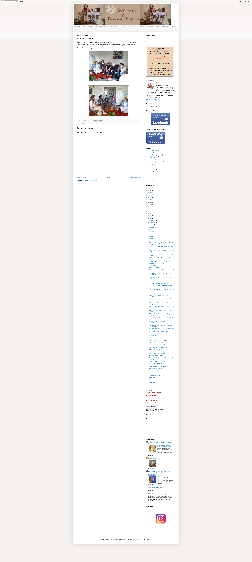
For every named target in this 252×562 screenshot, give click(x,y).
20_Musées (151, 165)
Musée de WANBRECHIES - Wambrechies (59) (162, 328)
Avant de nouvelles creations (164, 459)
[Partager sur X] (98, 121)
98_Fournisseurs (152, 175)
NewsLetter (165, 26)
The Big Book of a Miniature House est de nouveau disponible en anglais (164, 447)
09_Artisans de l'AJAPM (154, 159)
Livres (157, 26)
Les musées (152, 335)
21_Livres (150, 167)
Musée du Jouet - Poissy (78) (157, 333)
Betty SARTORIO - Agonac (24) (157, 355)
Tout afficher (172, 502)
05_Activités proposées (154, 155)
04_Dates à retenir (153, 153)
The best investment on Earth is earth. (157, 494)
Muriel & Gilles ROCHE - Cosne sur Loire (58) (161, 364)
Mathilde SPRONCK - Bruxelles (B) (158, 347)
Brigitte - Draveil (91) (154, 375)
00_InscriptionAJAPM (153, 151)
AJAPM (160, 83)
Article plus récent (82, 177)
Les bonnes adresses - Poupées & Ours (159, 342)
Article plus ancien (135, 177)
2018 (149, 206)
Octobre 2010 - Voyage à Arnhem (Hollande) (161, 261)
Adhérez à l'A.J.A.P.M (154, 377)
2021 (149, 199)
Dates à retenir (87, 26)
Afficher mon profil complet (153, 99)
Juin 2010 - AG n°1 (154, 281)
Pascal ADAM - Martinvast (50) (157, 353)
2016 (149, 211)
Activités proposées (101, 26)
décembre (152, 220)
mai (150, 234)
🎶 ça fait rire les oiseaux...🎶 (164, 475)
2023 (149, 195)
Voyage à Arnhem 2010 (155, 267)
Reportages (113, 26)
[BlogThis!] (96, 121)
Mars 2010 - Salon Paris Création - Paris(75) (161, 293)
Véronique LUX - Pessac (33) (157, 368)
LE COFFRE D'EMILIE (154, 458)
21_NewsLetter (152, 169)
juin (150, 231)
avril (150, 236)
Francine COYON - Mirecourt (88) (158, 366)
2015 (149, 213)
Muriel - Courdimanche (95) (156, 373)
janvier (151, 241)
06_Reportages (85, 123)
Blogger (149, 539)
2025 (149, 190)
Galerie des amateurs (146, 26)
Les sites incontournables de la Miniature (160, 338)
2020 (149, 202)
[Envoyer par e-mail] (94, 121)
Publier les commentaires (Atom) (93, 180)
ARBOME (151, 493)
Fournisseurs (132, 26)
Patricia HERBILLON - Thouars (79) (158, 361)
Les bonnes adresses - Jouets (157, 345)
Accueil (77, 26)
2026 (149, 188)
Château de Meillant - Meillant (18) (158, 331)
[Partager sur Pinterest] (102, 121)
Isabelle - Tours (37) (154, 370)
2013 (149, 218)
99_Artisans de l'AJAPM (154, 177)
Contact (77, 30)
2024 (149, 193)
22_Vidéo (150, 171)
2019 (149, 204)
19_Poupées (151, 163)
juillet (151, 229)
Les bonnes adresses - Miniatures (158, 340)
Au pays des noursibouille (155, 487)
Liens (174, 26)
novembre (152, 222)
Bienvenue (152, 382)
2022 (149, 197)
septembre (152, 227)
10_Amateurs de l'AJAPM (154, 161)
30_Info (150, 173)
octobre (151, 225)
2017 (149, 209)
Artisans (122, 26)
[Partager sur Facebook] (100, 121)
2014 (149, 216)
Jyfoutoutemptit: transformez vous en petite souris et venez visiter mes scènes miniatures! (159, 473)
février (151, 238)
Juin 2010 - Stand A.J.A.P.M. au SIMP (159, 283)
